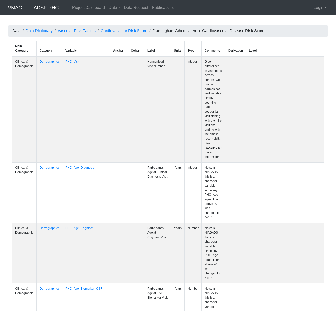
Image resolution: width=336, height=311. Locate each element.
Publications (163, 7)
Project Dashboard (88, 7)
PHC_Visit (72, 61)
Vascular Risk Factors (77, 31)
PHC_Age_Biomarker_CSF (83, 189)
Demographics (49, 61)
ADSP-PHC (46, 7)
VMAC (15, 7)
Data (113, 7)
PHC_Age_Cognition (79, 155)
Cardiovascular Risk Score (124, 31)
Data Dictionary (39, 31)
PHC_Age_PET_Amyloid (82, 289)
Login (318, 7)
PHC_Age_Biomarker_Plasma (85, 222)
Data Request (136, 7)
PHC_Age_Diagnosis (79, 122)
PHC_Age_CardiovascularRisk (86, 255)
